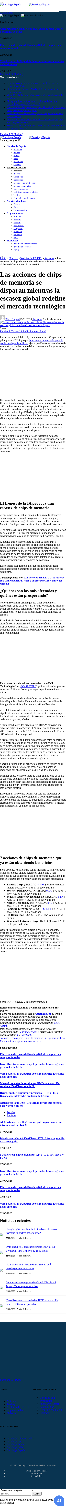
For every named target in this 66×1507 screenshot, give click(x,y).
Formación (12, 240)
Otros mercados (21, 189)
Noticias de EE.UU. (16, 167)
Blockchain (19, 225)
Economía (18, 161)
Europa (17, 204)
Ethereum (18, 231)
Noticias (17, 216)
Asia (16, 207)
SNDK (41, 884)
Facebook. (26, 1035)
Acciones (18, 149)
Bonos (16, 155)
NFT (16, 237)
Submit (36, 1493)
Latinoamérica (20, 210)
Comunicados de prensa (24, 198)
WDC (49, 890)
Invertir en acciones (22, 246)
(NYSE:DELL (28, 686)
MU (50, 902)
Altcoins (17, 219)
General (17, 164)
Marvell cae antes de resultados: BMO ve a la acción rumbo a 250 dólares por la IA (30, 1085)
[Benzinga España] (29, 137)
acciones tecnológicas (11, 1038)
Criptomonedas (15, 213)
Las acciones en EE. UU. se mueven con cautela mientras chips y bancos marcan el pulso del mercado (32, 580)
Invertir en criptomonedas (25, 243)
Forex (16, 249)
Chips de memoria (33, 1038)
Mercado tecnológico (11, 1041)
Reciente (11, 1115)
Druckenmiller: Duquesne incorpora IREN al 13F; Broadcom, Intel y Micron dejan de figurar (29, 1094)
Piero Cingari (12, 319)
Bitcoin (17, 222)
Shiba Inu (18, 234)
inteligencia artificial (54, 1038)
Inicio (3, 258)
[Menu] (1, 256)
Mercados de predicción (25, 183)
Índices (17, 152)
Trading (17, 195)
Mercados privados (22, 186)
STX (60, 896)
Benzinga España (28, 1031)
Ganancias (18, 176)
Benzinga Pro (43, 1013)
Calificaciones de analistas (26, 192)
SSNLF (47, 908)
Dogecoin (18, 228)
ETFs (16, 158)
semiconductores (32, 1041)
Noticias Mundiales (16, 201)
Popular (11, 1112)
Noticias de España (16, 146)
